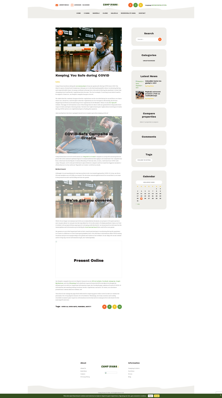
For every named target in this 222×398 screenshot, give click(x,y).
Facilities (131, 371)
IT (163, 5)
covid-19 (64, 306)
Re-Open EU (113, 102)
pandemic (81, 306)
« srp (138, 204)
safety (88, 306)
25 (141, 198)
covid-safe (73, 306)
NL (161, 5)
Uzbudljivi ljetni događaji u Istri (153, 82)
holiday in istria (144, 160)
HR (155, 5)
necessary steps (81, 86)
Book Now (83, 371)
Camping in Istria (133, 368)
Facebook (105, 281)
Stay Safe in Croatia (89, 156)
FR (165, 5)
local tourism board (91, 227)
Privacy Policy (85, 377)
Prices (130, 374)
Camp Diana (150, 86)
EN (153, 5)
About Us (83, 368)
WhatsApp (72, 283)
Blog (129, 377)
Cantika (58, 82)
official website (97, 281)
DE (158, 5)
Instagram (112, 281)
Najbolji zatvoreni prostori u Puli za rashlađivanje (153, 94)
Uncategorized (149, 60)
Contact (82, 374)
